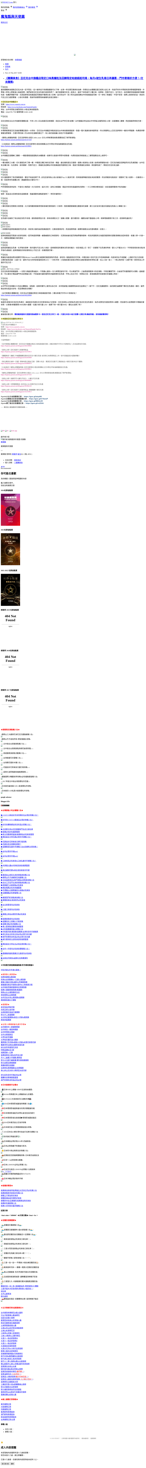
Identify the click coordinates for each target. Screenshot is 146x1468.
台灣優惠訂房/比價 (8, 1419)
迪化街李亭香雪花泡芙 (9, 1047)
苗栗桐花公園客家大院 (9, 1382)
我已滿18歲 (5, 1464)
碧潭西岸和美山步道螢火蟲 (11, 1320)
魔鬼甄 (3, 442)
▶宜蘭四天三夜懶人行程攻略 (12, 921)
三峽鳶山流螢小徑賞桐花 (10, 1333)
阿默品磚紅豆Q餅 (7, 1050)
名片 (7, 69)
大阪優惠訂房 (6, 1407)
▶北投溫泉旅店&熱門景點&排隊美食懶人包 (17, 880)
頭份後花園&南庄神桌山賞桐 (12, 1369)
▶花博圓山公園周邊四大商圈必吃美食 (15, 890)
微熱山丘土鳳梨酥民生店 (10, 992)
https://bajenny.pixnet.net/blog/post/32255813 (16, 352)
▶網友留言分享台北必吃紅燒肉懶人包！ (16, 944)
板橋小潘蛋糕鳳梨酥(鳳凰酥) (11, 990)
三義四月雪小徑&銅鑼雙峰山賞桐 (13, 1384)
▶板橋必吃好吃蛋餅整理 (10, 832)
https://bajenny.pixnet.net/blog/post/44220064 (16, 295)
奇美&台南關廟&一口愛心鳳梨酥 (13, 979)
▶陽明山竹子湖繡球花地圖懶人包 (14, 877)
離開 (12, 1464)
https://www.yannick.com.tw (15, 104)
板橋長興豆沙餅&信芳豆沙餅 (12, 1055)
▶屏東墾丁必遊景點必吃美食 (12, 885)
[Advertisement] (19, 41)
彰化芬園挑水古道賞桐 (9, 1387)
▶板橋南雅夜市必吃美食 (10, 919)
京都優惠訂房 (6, 1409)
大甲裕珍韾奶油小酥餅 (9, 1040)
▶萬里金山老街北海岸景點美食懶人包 (15, 875)
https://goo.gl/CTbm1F (38, 399)
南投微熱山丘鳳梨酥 (8, 995)
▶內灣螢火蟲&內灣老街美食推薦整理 (15, 865)
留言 (19, 454)
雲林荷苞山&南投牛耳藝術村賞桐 (13, 1392)
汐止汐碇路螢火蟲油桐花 (10, 1315)
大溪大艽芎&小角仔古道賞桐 (12, 1348)
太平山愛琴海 (6, 1294)
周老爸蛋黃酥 (6, 1020)
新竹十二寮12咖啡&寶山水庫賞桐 (13, 1361)
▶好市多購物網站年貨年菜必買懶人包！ (16, 824)
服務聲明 (93, 1438)
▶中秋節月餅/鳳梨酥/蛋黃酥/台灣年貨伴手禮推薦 (19, 932)
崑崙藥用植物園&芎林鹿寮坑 (12, 1354)
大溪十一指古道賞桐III (9, 1338)
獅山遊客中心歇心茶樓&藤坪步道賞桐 (15, 1364)
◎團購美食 (18, 463)
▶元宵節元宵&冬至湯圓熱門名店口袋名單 (17, 829)
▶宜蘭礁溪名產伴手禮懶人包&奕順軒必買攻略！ (19, 847)
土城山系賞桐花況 (8, 1330)
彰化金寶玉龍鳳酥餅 (8, 1063)
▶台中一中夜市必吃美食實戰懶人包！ (15, 949)
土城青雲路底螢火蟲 (8, 1325)
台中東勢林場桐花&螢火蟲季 (12, 1313)
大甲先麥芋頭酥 (7, 1037)
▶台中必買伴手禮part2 (9, 856)
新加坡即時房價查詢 (8, 1417)
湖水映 (3, 1291)
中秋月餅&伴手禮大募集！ (11, 970)
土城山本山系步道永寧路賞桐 (12, 1328)
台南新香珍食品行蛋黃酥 (10, 1012)
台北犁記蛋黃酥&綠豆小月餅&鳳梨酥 (15, 1017)
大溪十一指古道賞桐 (8, 1343)
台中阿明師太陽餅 (8, 1032)
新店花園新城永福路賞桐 (10, 1323)
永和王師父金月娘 (8, 1010)
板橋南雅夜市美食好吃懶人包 (12, 1193)
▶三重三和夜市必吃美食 (10, 909)
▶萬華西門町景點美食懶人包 (12, 897)
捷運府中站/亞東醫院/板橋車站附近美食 (16, 1201)
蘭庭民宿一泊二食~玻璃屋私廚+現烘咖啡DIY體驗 (19, 1286)
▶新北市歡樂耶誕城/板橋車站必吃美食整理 (17, 834)
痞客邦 (14, 454)
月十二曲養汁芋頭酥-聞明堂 (11, 1058)
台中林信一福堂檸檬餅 (9, 1029)
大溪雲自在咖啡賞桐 (8, 1346)
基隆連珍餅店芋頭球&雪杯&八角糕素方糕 (16, 985)
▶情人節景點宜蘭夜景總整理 (12, 926)
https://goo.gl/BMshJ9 (33, 401)
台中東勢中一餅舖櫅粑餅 (10, 1027)
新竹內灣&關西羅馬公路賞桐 (12, 1356)
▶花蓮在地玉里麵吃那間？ (11, 844)
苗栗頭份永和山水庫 (8, 1366)
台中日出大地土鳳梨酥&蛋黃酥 (12, 997)
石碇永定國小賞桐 (8, 1318)
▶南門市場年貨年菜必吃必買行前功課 (15, 937)
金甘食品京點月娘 (8, 1007)
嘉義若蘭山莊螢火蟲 (8, 1394)
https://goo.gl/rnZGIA (35, 403)
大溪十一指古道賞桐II (9, 1341)
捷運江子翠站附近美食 (9, 1195)
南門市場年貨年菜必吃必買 (11, 1080)
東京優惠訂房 (6, 1404)
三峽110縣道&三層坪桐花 (10, 1336)
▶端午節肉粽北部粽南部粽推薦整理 (14, 939)
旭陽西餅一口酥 (7, 1052)
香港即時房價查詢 (8, 1412)
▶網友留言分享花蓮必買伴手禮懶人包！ (16, 837)
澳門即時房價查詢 (8, 1414)
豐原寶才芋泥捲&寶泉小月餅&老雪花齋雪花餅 (18, 1042)
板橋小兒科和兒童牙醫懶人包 (12, 1206)
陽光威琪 (4, 1296)
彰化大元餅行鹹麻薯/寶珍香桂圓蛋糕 (15, 1060)
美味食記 (17, 460)
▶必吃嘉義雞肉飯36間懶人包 (12, 929)
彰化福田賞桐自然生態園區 (11, 1389)
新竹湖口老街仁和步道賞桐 (11, 1359)
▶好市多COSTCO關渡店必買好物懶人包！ (17, 820)
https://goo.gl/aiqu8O (33, 396)
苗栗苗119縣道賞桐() (14, 1377)
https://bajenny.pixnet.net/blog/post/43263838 (16, 357)
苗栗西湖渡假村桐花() (12, 1371)
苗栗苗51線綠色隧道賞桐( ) (17, 1379)
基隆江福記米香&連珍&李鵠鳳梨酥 (14, 982)
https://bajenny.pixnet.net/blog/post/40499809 (16, 380)
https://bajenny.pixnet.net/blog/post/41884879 (16, 363)
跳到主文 (4, 22)
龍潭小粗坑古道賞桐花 (9, 1351)
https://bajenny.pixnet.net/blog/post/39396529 (16, 386)
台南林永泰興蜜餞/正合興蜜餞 (12, 1068)
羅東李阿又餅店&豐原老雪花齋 (12, 1045)
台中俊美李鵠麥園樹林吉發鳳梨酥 (14, 987)
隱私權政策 (85, 1438)
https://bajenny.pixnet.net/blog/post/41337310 (16, 140)
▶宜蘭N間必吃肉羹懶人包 (11, 924)
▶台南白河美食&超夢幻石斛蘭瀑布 (14, 958)
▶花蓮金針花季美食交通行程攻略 (14, 842)
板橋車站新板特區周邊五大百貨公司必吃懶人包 (19, 1190)
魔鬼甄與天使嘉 (13, 16)
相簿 (7, 64)
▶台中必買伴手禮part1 (9, 851)
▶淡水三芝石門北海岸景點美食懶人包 (15, 882)
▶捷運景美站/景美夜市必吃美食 (13, 900)
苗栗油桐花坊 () (11, 1374)
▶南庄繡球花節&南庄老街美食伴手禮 (15, 870)
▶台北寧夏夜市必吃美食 (10, 905)
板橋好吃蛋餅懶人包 (8, 1203)
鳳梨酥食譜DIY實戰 (8, 1000)
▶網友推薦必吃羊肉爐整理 (11, 888)
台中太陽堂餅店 (7, 1034)
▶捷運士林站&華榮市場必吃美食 (13, 914)
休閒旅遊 (18, 60)
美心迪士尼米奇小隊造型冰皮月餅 (14, 1070)
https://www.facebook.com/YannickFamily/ (22, 107)
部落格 (7, 67)
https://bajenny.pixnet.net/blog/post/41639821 (16, 146)
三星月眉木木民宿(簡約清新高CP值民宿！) (17, 1289)
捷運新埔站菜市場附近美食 (11, 1198)
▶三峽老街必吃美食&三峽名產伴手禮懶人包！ (18, 861)
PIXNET (57, 1438)
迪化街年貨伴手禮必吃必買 (11, 1075)
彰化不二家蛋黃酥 (8, 1015)
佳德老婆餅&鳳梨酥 (8, 977)
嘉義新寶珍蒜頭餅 (8, 1065)
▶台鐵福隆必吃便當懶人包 (11, 893)
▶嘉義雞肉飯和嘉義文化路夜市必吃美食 (16, 953)
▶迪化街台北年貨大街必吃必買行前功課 (16, 934)
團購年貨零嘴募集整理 (9, 1077)
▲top (3, 466)
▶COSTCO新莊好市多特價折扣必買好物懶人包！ (20, 815)
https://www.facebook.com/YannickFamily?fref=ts (24, 329)
